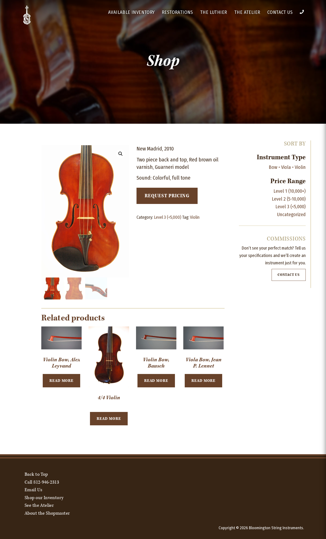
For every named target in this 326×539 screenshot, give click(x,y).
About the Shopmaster (47, 513)
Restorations (177, 12)
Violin (195, 217)
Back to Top (36, 474)
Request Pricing (167, 196)
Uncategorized (291, 214)
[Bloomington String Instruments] (27, 23)
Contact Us (280, 12)
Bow (273, 167)
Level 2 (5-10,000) (289, 199)
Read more (61, 380)
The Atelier (247, 12)
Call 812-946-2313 (42, 482)
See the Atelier (39, 505)
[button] (120, 153)
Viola (286, 167)
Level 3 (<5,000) (167, 217)
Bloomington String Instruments (276, 527)
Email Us (33, 490)
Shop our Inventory (44, 498)
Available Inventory (131, 12)
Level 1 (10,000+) (289, 191)
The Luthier (213, 12)
